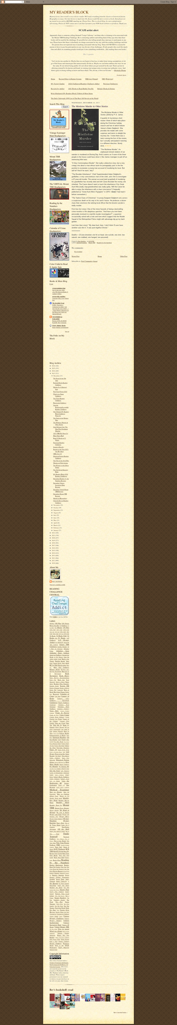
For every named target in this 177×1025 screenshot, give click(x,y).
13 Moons (58, 627)
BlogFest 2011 (65, 669)
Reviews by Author (57, 88)
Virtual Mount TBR (61, 927)
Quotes (51, 849)
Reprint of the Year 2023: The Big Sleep (61, 450)
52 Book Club (61, 636)
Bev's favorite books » (120, 1012)
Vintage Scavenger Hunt (59, 923)
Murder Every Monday (62, 808)
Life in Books (55, 781)
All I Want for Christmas (59, 648)
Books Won (53, 690)
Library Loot (65, 779)
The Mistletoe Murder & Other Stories (60, 424)
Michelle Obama (120, 70)
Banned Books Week (59, 663)
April (55, 523)
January (56, 530)
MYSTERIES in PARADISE (57, 318)
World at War (59, 945)
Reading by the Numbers (59, 861)
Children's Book (63, 705)
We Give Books (53, 929)
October (56, 508)
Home (53, 79)
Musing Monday (54, 810)
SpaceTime (53, 885)
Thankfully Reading (59, 900)
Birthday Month (55, 669)
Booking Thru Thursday (61, 684)
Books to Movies (64, 688)
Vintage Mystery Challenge (59, 917)
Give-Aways (65, 756)
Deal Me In (57, 725)
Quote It (66, 847)
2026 (53, 366)
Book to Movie (60, 682)
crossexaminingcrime (58, 288)
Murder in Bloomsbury (60, 498)
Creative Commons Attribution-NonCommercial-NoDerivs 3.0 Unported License (59, 965)
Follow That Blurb (59, 746)
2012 (53, 558)
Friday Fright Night (63, 750)
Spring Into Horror (63, 885)
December (57, 376)
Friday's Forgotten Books (56, 752)
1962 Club (55, 634)
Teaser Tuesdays (60, 898)
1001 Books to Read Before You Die (81, 88)
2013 (53, 555)
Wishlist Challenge (63, 941)
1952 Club (57, 632)
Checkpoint (53, 705)
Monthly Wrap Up (56, 805)
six (68, 881)
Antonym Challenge (56, 655)
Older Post (123, 256)
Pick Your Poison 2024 (60, 392)
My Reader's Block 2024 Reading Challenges (60, 475)
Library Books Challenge (61, 777)
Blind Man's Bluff (58, 436)
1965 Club (61, 634)
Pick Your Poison (62, 843)
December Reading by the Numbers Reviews (61, 480)
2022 (53, 533)
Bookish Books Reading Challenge (60, 384)
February (56, 528)
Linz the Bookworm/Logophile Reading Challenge (61, 407)
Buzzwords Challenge (59, 403)
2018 (53, 543)
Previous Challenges (110, 84)
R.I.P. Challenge (59, 849)
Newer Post (75, 256)
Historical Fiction (62, 760)
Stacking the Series (56, 887)
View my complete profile (57, 585)
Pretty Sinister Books (59, 326)
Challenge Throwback (59, 700)
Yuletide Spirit (53, 950)
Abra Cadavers (54, 645)
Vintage (60, 916)
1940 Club (66, 630)
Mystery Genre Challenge (56, 819)
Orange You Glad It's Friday (57, 831)
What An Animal (63, 929)
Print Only (58, 847)
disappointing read (58, 729)
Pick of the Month (60, 841)
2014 (53, 553)
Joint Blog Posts (53, 769)
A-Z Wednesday (59, 642)
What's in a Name (56, 931)
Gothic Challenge (55, 758)
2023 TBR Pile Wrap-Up (60, 433)
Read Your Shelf (59, 857)
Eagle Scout (56, 733)
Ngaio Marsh (56, 825)
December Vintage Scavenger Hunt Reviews (59, 485)
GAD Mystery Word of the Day (59, 753)
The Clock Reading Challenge (59, 399)
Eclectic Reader (64, 733)
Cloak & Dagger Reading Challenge (60, 502)
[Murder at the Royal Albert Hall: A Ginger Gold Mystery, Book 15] (58, 1007)
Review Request (58, 871)
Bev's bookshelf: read (61, 990)
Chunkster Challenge (63, 709)
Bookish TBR (64, 686)
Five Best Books (58, 742)
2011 (53, 560)
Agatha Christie (62, 647)
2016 (53, 548)
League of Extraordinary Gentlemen (59, 773)
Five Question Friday (55, 744)
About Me (66, 642)
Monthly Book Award (56, 798)
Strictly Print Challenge (57, 892)
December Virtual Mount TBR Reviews (60, 491)
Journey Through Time (63, 769)
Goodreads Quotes (121, 75)
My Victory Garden (58, 84)
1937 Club (59, 630)
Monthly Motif (62, 802)
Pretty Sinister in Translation (60, 327)
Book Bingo (64, 676)
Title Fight (59, 904)
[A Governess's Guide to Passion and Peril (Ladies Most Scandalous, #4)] (123, 999)
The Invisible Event (58, 303)
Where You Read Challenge (62, 937)
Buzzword (56, 694)
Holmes (52, 762)
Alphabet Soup (62, 651)
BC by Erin (54, 665)
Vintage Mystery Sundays (59, 919)
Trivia (58, 910)
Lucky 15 (61, 785)
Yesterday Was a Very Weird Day (60, 299)
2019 (53, 540)
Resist (51, 871)
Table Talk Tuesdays (60, 896)
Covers (67, 717)
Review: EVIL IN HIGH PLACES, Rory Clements (59, 321)
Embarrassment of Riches (58, 735)
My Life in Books (62, 812)
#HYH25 (52, 623)
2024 (53, 371)
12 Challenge (63, 626)
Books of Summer (54, 688)
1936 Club (53, 630)
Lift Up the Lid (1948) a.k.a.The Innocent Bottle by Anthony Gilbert (60, 292)
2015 (53, 550)
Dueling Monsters (58, 731)
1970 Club (66, 634)
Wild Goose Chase (55, 939)
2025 (53, 368)
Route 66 (62, 873)
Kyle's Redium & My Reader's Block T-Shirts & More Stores (72, 93)
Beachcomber (62, 665)
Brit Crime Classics (59, 692)
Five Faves (66, 742)
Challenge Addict (63, 698)
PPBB (58, 845)
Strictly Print (64, 889)
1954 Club (63, 632)
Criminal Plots (64, 721)
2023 (53, 373)
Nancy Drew (60, 823)
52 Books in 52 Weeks (59, 637)
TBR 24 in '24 (57, 454)
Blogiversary (58, 674)
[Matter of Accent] (53, 1000)
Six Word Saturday (64, 883)
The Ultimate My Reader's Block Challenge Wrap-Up (61, 414)
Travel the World (60, 908)
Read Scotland (58, 853)
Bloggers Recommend (55, 671)
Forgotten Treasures (63, 748)
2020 (53, 538)
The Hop (59, 902)
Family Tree (65, 740)
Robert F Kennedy (54, 873)
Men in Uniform (63, 794)
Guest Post (65, 758)
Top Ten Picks (59, 906)
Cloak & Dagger (62, 713)
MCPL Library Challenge (62, 787)
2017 (53, 545)
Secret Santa (60, 879)
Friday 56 (53, 750)
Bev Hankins (57, 581)
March (56, 525)
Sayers (67, 875)
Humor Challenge (64, 764)
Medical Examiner (59, 789)
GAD (64, 752)
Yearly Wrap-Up (63, 947)
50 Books (53, 636)
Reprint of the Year (64, 869)
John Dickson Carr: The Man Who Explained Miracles (60, 429)
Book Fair (53, 680)
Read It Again (58, 851)
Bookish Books (54, 686)
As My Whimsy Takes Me (61, 657)
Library (51, 775)
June (55, 518)
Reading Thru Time (61, 867)
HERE (55, 617)
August (56, 513)
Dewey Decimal (59, 727)
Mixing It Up (64, 796)
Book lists (61, 680)
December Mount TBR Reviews (60, 495)
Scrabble (52, 879)
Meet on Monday (56, 792)
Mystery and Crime (56, 814)
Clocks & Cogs (54, 715)
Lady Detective (65, 771)
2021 (53, 535)
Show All (67, 331)
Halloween (52, 760)
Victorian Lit (53, 914)
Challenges (54, 702)
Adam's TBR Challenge (59, 645)
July (55, 515)
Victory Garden (54, 916)
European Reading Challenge (58, 444)
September (57, 510)
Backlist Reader (60, 661)
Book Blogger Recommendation (59, 678)
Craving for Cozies (56, 719)
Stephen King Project (54, 890)
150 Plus (66, 627)
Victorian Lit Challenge (63, 914)
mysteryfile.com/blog (58, 297)
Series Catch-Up (61, 881)
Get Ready (58, 756)
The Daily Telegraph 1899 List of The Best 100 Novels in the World (74, 98)
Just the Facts (55, 771)
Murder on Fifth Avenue (60, 463)
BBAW (67, 663)
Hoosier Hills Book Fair (60, 762)
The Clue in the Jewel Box (61, 461)
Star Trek (66, 887)
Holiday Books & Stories (106, 88)
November (57, 505)
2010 (53, 563)
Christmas (52, 707)
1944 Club (52, 632)
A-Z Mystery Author (59, 641)
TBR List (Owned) (91, 79)
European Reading (59, 737)
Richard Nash (66, 871)
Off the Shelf (63, 829)
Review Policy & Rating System (70, 79)
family (59, 740)
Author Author (54, 659)
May (55, 520)
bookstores (60, 690)
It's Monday (54, 766)
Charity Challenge (63, 703)
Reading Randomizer (56, 865)
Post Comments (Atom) (89, 261)
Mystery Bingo (64, 816)
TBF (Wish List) (107, 79)
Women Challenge (56, 943)
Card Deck (58, 696)
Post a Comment (78, 251)
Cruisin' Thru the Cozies (57, 723)
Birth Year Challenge (61, 667)
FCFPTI (51, 742)
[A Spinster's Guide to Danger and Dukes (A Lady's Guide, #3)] (53, 1007)
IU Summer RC (64, 766)
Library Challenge (59, 775)
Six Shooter (54, 883)
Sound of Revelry (58, 447)
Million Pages (54, 796)
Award (59, 659)
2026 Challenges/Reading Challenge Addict (84, 84)
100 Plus (58, 623)
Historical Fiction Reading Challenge (61, 457)
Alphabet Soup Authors (59, 653)
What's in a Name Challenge (58, 395)
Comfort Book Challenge (57, 717)
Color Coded (64, 715)
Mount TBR (91, 242)
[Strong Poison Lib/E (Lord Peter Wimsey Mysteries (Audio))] (83, 999)
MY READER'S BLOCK (69, 12)
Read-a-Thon (57, 860)
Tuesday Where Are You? (62, 912)
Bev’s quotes (88, 54)
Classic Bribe (54, 711)
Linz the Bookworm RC (59, 782)
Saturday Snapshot (58, 875)
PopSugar (52, 845)
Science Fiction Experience (59, 877)
